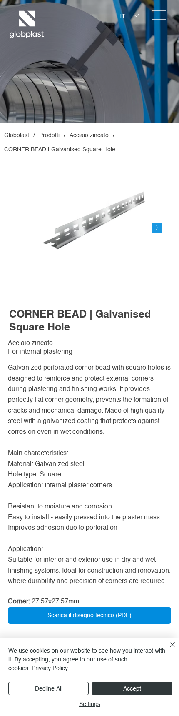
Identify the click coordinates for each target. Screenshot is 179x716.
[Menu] (159, 15)
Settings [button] (89, 704)
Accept (132, 688)
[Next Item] (157, 228)
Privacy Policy (50, 668)
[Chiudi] (167, 650)
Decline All (48, 688)
